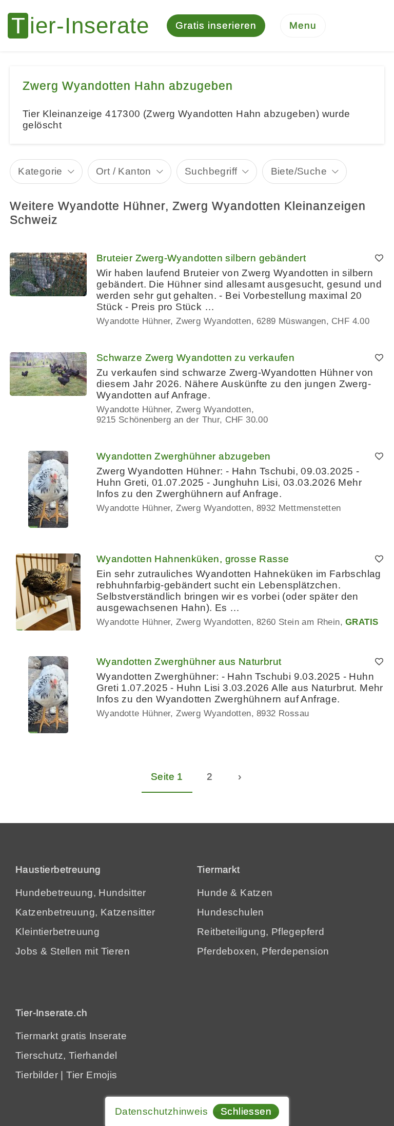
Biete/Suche (299, 171)
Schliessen (246, 1111)
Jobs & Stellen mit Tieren (72, 951)
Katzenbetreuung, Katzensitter (85, 912)
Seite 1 (167, 776)
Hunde (212, 892)
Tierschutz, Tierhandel (66, 1055)
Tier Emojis (91, 1075)
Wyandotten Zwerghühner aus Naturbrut (188, 661)
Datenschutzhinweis (161, 1111)
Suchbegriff (211, 171)
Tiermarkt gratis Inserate (71, 1035)
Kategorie (40, 171)
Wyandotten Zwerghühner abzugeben (183, 456)
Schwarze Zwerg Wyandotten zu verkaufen (195, 357)
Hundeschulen (230, 912)
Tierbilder (36, 1075)
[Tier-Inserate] (85, 25)
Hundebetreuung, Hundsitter (80, 892)
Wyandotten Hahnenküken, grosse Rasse (192, 559)
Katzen (256, 892)
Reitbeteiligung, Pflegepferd (260, 931)
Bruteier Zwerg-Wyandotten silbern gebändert (201, 258)
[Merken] (379, 258)
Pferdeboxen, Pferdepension (263, 951)
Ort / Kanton (123, 171)
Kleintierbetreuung (57, 931)
